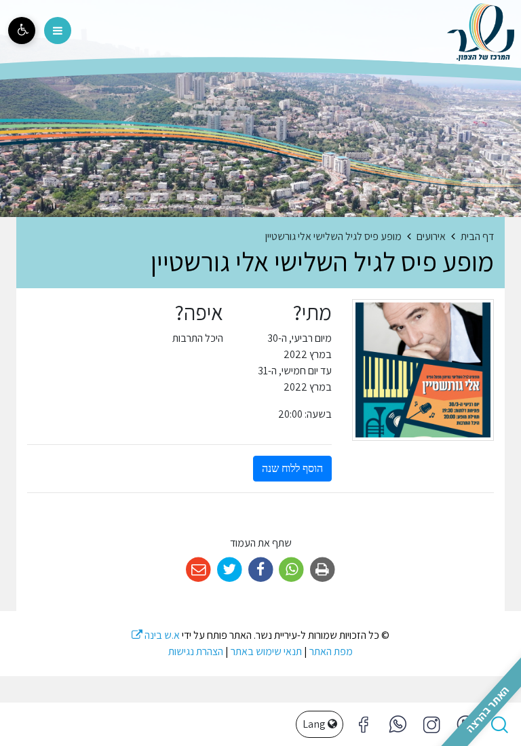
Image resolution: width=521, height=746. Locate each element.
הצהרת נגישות (195, 651)
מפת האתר (331, 651)
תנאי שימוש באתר (266, 651)
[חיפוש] (499, 724)
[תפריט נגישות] (21, 30)
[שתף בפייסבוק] (260, 570)
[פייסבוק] (431, 724)
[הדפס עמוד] (322, 570)
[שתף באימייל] (198, 570)
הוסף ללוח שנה (292, 468)
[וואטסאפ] (397, 724)
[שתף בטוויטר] (229, 570)
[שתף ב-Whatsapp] (291, 570)
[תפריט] (57, 30)
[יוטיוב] (465, 724)
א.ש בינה (156, 635)
